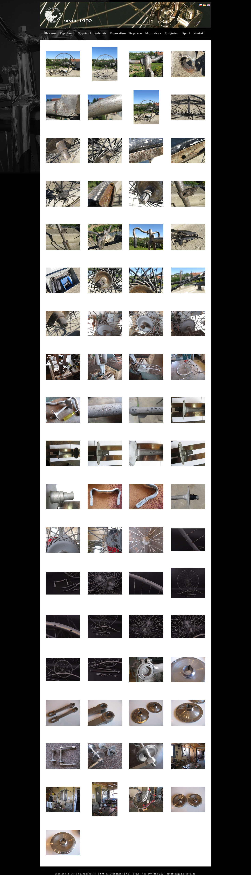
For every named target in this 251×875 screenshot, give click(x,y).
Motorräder (153, 33)
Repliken (135, 33)
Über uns (50, 33)
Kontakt (199, 33)
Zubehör (100, 33)
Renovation (118, 33)
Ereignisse (172, 33)
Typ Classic (67, 33)
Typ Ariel (84, 33)
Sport (186, 33)
